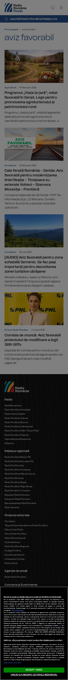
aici (59, 625)
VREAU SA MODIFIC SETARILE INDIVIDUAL (34, 675)
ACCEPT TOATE (34, 670)
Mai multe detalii (18, 610)
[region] (34, 633)
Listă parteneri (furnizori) (12, 663)
